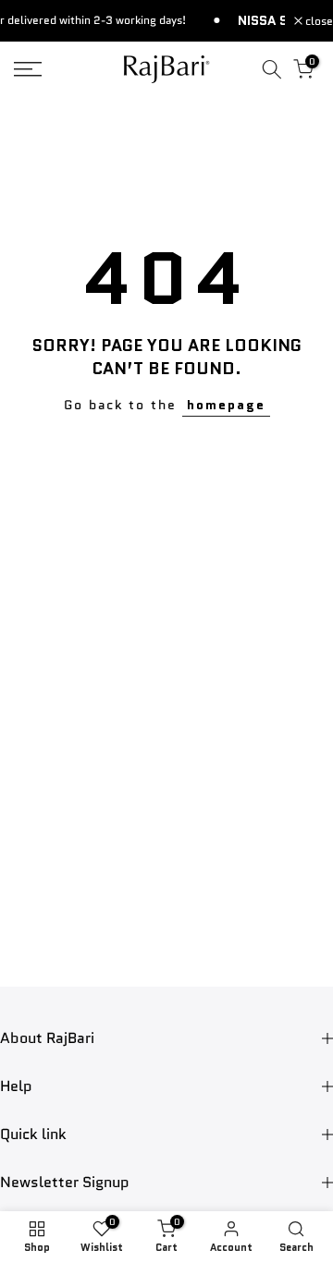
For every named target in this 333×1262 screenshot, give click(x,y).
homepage (226, 404)
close (317, 21)
